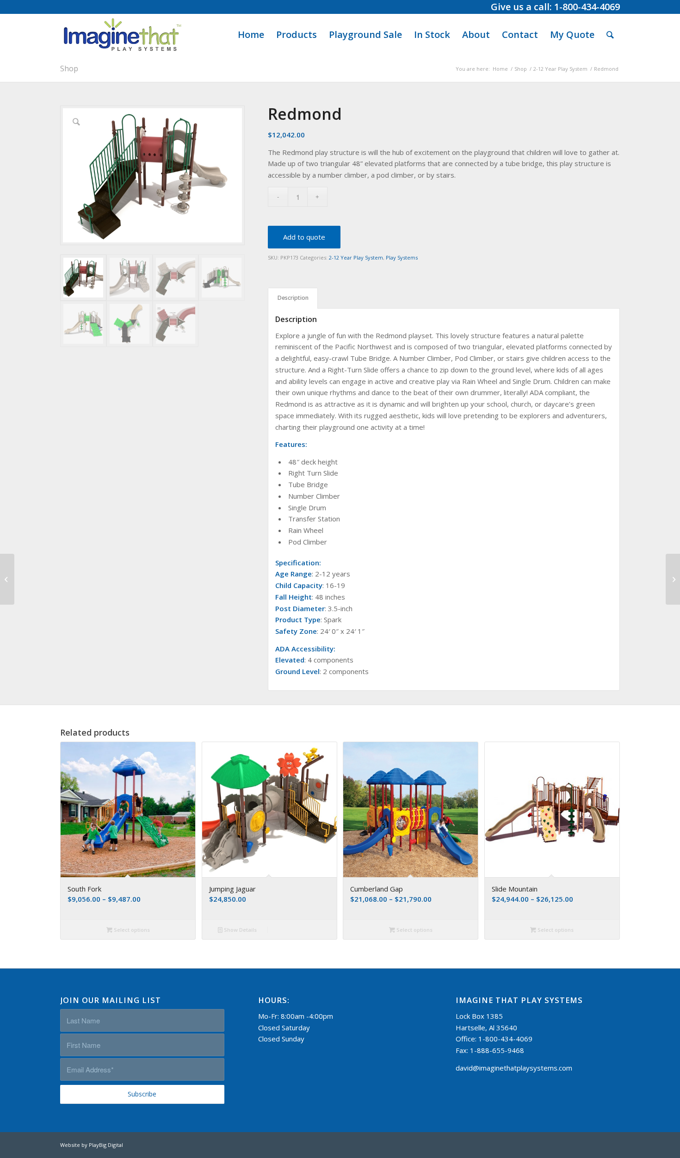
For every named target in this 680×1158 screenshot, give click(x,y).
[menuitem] (251, 35)
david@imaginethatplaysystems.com (514, 1067)
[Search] (610, 35)
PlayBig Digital (106, 1144)
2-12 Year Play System (356, 257)
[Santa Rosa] (673, 579)
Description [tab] (293, 298)
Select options (131, 929)
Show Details (240, 929)
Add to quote (304, 237)
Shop (69, 68)
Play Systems (402, 257)
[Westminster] (7, 579)
